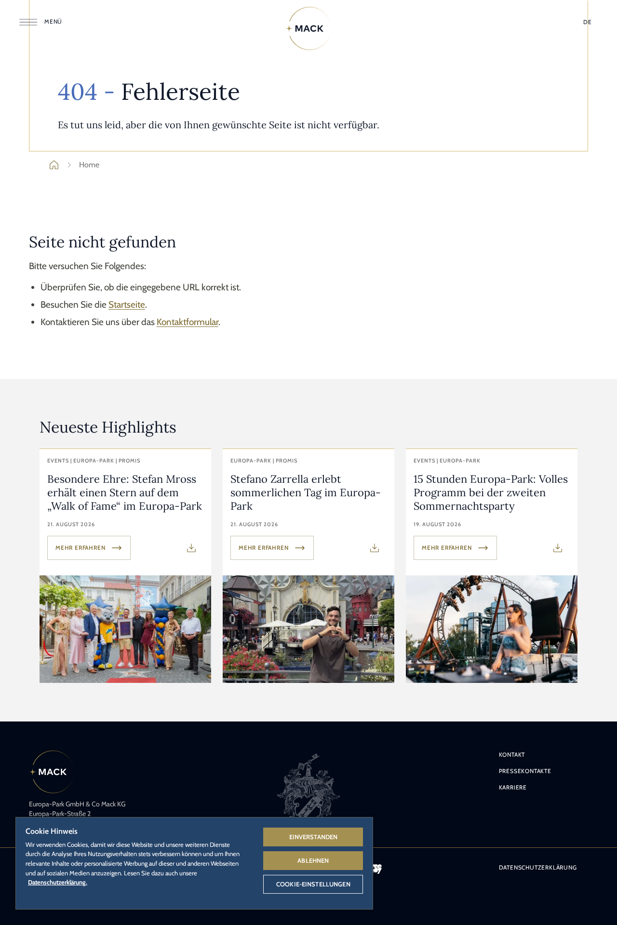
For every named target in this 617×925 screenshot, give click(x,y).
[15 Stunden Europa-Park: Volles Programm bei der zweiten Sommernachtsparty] (491, 566)
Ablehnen (313, 860)
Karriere (513, 787)
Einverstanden (313, 837)
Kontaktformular (187, 321)
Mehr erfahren (80, 547)
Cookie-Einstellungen (313, 884)
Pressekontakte (525, 771)
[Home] (308, 28)
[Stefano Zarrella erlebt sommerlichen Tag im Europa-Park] (308, 566)
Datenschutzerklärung (538, 867)
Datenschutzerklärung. (57, 882)
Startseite (126, 304)
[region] (194, 863)
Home (89, 164)
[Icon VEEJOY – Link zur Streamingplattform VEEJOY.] (376, 869)
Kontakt (512, 754)
